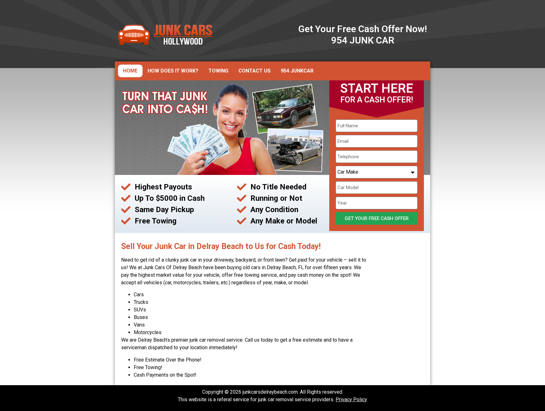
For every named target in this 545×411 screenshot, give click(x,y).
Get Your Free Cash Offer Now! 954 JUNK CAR (362, 34)
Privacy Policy (351, 399)
